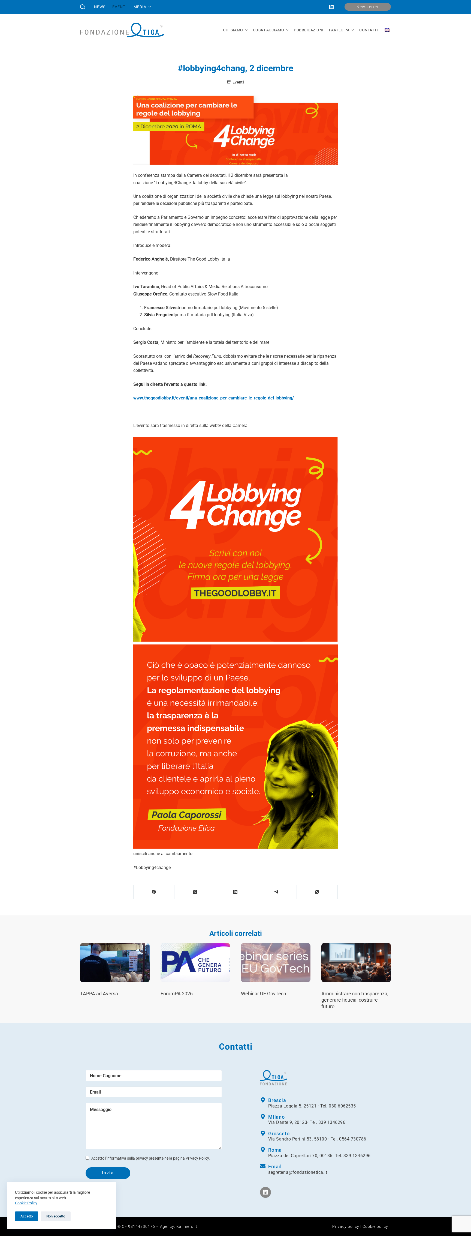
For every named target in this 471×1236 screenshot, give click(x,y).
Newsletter (368, 7)
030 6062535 (342, 1106)
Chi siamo (233, 30)
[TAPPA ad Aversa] (115, 962)
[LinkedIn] (331, 7)
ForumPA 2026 (177, 993)
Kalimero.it (186, 1226)
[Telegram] (276, 892)
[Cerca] (82, 6)
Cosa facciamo (268, 30)
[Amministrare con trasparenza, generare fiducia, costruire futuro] (356, 962)
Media (140, 7)
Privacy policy (345, 1226)
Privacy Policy (197, 1158)
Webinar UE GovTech (263, 993)
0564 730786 (352, 1139)
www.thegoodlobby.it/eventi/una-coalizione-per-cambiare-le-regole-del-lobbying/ (213, 398)
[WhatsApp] (317, 892)
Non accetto (55, 1216)
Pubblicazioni (309, 30)
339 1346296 (332, 1122)
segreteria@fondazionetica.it (297, 1172)
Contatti (368, 30)
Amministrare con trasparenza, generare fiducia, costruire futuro (354, 1000)
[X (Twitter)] (194, 892)
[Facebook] (154, 892)
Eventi (119, 7)
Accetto (26, 1216)
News (99, 7)
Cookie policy (375, 1226)
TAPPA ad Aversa (99, 993)
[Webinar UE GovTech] (275, 962)
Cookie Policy (26, 1203)
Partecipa (339, 30)
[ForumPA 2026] (195, 962)
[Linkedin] (265, 1192)
